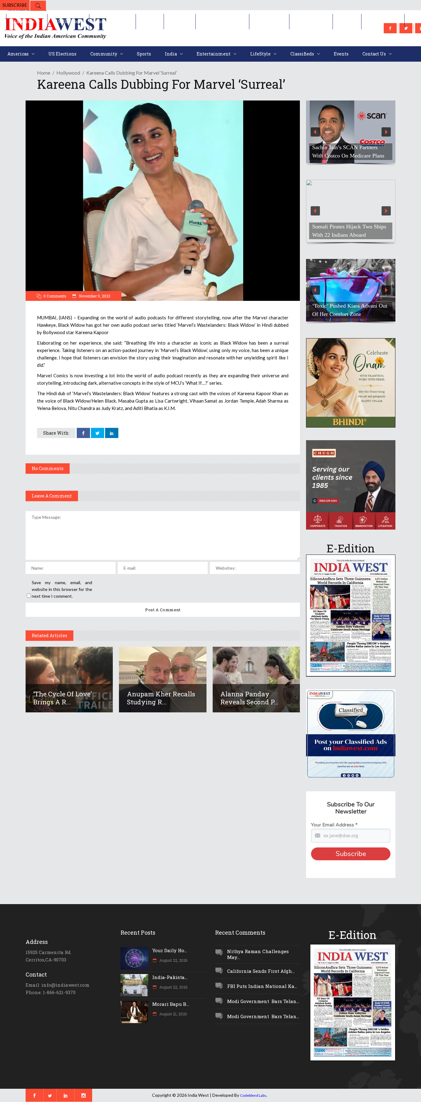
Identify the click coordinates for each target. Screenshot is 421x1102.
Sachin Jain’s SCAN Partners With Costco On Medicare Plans (348, 151)
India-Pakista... (169, 977)
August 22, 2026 (172, 960)
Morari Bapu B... (170, 1004)
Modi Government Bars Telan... (263, 1001)
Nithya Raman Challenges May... (258, 954)
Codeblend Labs (253, 1095)
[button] (350, 131)
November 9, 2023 (94, 295)
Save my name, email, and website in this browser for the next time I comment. (62, 589)
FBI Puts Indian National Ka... (262, 986)
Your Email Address (334, 824)
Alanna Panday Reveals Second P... (249, 698)
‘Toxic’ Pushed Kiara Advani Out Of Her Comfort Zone (349, 310)
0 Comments (54, 295)
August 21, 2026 (172, 1013)
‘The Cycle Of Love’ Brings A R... (62, 698)
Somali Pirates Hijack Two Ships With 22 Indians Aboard (349, 230)
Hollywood (68, 73)
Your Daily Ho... (169, 950)
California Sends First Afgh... (261, 971)
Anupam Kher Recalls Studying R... (161, 698)
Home (43, 73)
